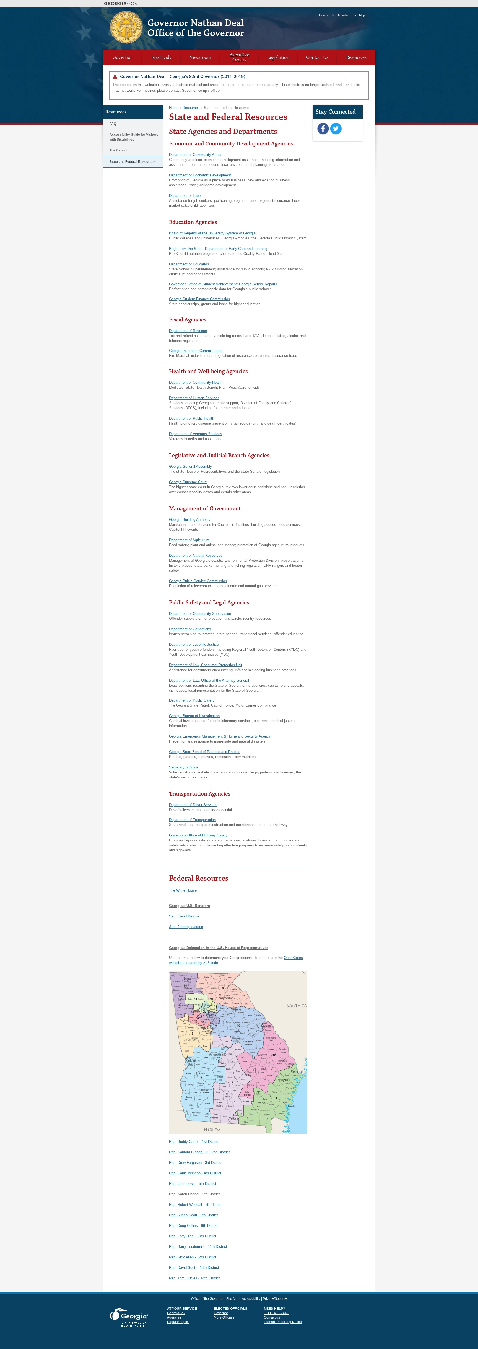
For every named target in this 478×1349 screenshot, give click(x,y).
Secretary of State (183, 767)
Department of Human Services (194, 398)
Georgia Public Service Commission (198, 581)
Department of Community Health (195, 382)
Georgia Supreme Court (188, 482)
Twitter (336, 129)
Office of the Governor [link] (207, 1299)
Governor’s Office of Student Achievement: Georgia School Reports (223, 284)
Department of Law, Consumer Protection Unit (205, 665)
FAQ (113, 124)
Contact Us (326, 15)
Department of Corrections (190, 629)
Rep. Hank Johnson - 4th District (195, 1173)
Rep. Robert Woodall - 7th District (196, 1204)
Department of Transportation (192, 820)
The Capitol (118, 150)
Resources (356, 57)
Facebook (323, 129)
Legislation (278, 57)
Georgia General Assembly (190, 466)
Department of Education (189, 264)
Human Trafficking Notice (283, 1322)
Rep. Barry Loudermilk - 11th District (198, 1247)
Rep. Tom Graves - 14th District (194, 1278)
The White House (183, 890)
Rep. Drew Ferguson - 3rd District (195, 1162)
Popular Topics (178, 1322)
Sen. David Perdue (184, 916)
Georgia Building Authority (190, 519)
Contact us (272, 1317)
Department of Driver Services (193, 805)
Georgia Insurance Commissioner (195, 351)
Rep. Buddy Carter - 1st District (194, 1141)
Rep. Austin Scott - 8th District (193, 1215)
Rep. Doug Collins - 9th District (194, 1225)
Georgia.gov (121, 3)
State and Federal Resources (132, 162)
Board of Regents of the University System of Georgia (212, 233)
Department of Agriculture (189, 540)
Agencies (174, 1317)
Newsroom (200, 57)
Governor (122, 57)
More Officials (224, 1317)
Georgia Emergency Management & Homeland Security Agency (220, 736)
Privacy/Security (275, 1299)
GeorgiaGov (176, 1313)
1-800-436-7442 (276, 1313)
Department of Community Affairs (195, 155)
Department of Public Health (191, 418)
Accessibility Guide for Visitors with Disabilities (134, 137)
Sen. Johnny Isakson (186, 927)
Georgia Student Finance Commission (199, 299)
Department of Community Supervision (200, 613)
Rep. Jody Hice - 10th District (192, 1236)
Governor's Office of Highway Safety (198, 835)
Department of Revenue (188, 331)
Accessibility (251, 1299)
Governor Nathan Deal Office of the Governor (195, 28)
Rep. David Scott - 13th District (194, 1268)
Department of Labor (185, 196)
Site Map (359, 15)
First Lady (161, 57)
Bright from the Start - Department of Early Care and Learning (218, 249)
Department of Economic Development (200, 175)
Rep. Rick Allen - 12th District (192, 1257)
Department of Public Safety (191, 700)
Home (173, 108)
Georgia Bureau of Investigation (194, 716)
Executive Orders (239, 57)
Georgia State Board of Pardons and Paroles (204, 752)
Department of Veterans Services (195, 434)
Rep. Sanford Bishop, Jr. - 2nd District (199, 1152)
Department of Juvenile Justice (194, 644)
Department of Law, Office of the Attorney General (209, 680)
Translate (343, 15)
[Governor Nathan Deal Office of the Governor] (126, 42)
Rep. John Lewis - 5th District (192, 1183)
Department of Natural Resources (195, 555)
